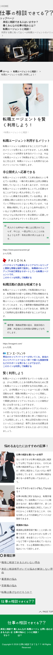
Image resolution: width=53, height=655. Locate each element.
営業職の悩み (9, 585)
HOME (5, 6)
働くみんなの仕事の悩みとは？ (19, 25)
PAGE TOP (48, 611)
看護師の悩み (22, 525)
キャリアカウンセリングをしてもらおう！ (33, 490)
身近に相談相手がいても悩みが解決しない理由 (27, 571)
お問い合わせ (46, 629)
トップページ (7, 18)
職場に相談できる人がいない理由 (20, 562)
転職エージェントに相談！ (17, 29)
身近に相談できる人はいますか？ (20, 22)
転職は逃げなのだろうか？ (16, 592)
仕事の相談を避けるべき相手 (29, 454)
